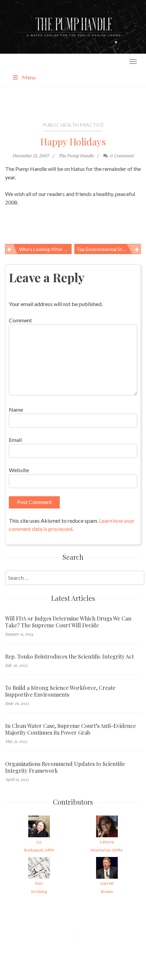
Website (19, 470)
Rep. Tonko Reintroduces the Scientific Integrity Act (69, 656)
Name (16, 409)
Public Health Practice (73, 125)
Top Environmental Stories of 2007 (108, 249)
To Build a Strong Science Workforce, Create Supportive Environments (60, 691)
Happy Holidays (73, 141)
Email (15, 439)
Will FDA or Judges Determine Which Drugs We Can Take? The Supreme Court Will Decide (68, 622)
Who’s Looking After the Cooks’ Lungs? (45, 249)
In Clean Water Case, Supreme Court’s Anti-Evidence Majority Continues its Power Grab (70, 729)
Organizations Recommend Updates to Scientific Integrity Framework (65, 767)
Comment (20, 320)
